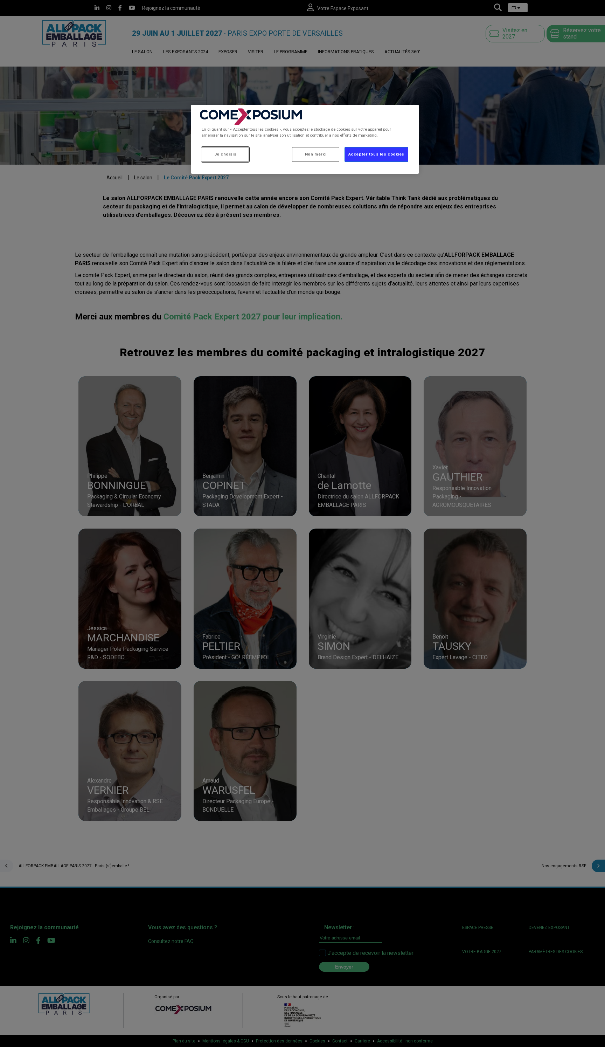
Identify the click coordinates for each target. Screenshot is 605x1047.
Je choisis (225, 154)
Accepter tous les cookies (376, 154)
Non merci (316, 154)
